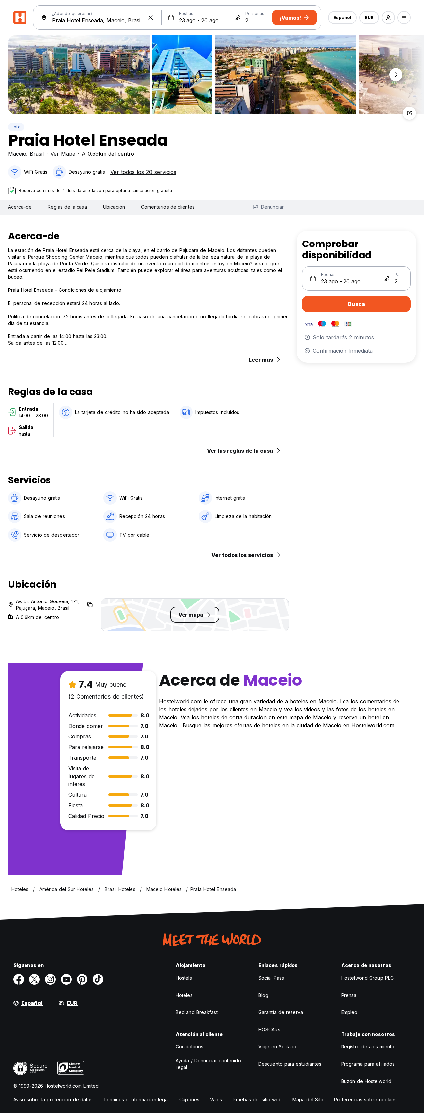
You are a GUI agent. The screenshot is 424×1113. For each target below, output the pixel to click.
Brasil (37, 153)
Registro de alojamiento (367, 1046)
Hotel (16, 126)
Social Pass (271, 978)
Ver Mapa (62, 153)
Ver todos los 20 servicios (143, 172)
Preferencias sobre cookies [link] (365, 1099)
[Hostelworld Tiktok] (98, 979)
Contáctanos (189, 1046)
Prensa (349, 995)
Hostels (184, 978)
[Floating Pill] (395, 74)
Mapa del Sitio (308, 1099)
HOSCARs (269, 1029)
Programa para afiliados (368, 1064)
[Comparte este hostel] (409, 113)
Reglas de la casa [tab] (67, 207)
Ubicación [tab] (114, 207)
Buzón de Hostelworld (366, 1081)
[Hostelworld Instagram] (50, 979)
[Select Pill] (388, 17)
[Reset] (151, 17)
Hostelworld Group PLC (367, 978)
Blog (263, 995)
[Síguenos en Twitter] (34, 979)
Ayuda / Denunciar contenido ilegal (208, 1064)
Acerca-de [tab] (20, 207)
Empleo (349, 1012)
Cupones (189, 1099)
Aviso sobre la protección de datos (53, 1099)
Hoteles (184, 995)
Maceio (17, 153)
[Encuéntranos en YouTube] (66, 979)
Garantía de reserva (280, 1012)
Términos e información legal (136, 1099)
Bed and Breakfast (197, 1012)
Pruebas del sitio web (257, 1099)
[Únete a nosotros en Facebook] (18, 979)
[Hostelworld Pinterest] (82, 979)
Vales (216, 1099)
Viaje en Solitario (277, 1046)
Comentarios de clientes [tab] (168, 207)
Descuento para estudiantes (290, 1064)
